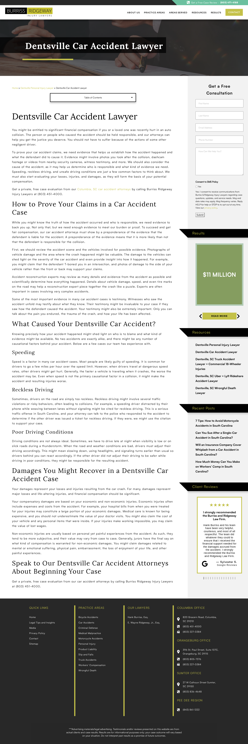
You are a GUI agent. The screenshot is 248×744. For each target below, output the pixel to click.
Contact (234, 12)
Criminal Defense (88, 627)
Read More (219, 316)
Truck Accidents (87, 659)
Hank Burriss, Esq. (138, 617)
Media (32, 627)
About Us (133, 12)
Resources (199, 12)
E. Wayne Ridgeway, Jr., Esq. (144, 622)
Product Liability (88, 649)
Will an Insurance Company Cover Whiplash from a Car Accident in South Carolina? (218, 449)
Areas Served (178, 12)
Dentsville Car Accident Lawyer (216, 352)
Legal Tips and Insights (42, 622)
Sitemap (33, 643)
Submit (200, 214)
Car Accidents (86, 622)
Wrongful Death (87, 670)
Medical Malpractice (90, 633)
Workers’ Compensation (92, 665)
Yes (199, 186)
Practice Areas (154, 12)
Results (216, 12)
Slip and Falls (86, 654)
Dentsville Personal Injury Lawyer (37, 88)
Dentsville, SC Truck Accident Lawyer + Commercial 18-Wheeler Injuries (218, 364)
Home (15, 88)
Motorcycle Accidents (91, 638)
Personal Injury (87, 643)
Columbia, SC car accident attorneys (104, 189)
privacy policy (210, 207)
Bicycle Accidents (88, 617)
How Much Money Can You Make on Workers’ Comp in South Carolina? (217, 466)
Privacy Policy (37, 633)
